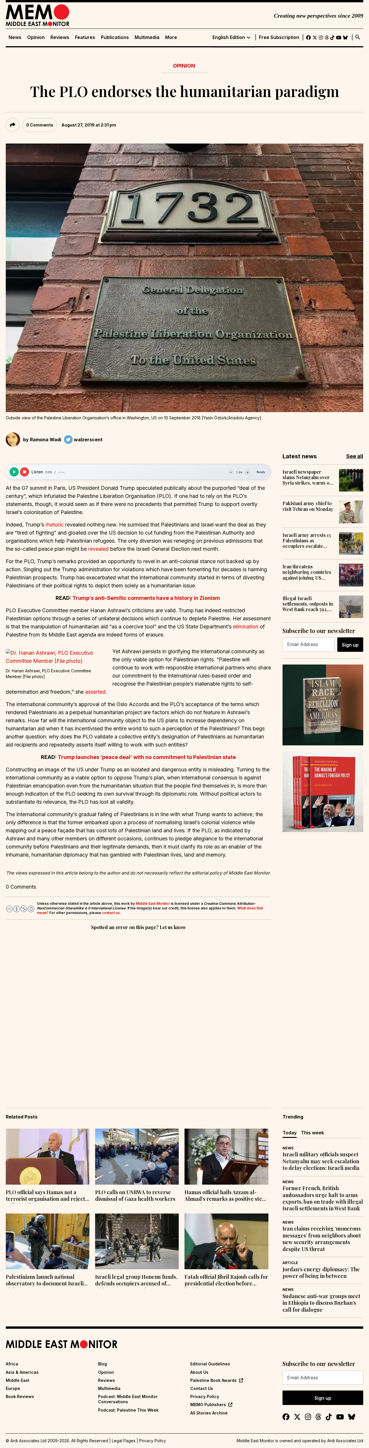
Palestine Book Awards (213, 1380)
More (171, 37)
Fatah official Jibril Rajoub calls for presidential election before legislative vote (226, 1281)
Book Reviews (20, 1396)
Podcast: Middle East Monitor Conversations (128, 1399)
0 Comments (39, 124)
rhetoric (55, 525)
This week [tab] (312, 1133)
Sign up (350, 645)
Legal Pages (123, 1440)
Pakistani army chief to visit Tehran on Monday (308, 505)
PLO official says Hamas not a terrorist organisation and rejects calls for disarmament (46, 1196)
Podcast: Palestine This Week (128, 1410)
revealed (98, 549)
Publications (115, 37)
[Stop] (24, 472)
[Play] (14, 472)
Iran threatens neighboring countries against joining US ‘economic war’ (307, 572)
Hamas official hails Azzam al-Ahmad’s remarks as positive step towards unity (224, 1196)
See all (354, 456)
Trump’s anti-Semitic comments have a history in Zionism (146, 598)
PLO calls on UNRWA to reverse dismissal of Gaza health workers (135, 1195)
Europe (13, 1388)
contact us (111, 913)
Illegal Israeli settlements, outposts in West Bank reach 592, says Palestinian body (308, 603)
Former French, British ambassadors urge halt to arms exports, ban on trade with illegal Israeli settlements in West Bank (323, 1198)
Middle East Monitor (153, 903)
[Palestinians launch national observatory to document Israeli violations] (47, 1242)
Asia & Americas (22, 1372)
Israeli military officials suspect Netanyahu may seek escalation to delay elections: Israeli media (321, 1161)
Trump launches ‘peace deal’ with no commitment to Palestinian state (146, 757)
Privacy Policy (204, 1396)
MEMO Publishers (208, 1404)
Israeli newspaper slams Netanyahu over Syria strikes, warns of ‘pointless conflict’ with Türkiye (308, 477)
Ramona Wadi (45, 439)
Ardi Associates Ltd (345, 1440)
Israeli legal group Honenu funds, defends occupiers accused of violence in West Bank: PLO (136, 1281)
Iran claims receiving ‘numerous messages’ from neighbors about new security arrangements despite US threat (322, 1238)
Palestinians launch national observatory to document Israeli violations (45, 1281)
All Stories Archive (209, 1412)
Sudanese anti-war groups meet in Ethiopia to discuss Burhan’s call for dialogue (321, 1303)
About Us (199, 1372)
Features (85, 37)
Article (290, 1263)
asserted (95, 692)
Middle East (17, 1380)
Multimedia (147, 37)
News (15, 37)
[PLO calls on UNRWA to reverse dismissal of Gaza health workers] (137, 1157)
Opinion (36, 37)
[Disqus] (138, 1011)
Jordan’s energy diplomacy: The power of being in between (321, 1272)
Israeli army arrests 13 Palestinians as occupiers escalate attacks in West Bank (307, 540)
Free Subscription (279, 37)
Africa (12, 1363)
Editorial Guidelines (210, 1363)
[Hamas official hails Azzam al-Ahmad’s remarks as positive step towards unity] (226, 1157)
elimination (245, 627)
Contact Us (201, 1388)
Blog (102, 1363)
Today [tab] (290, 1133)
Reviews (59, 37)
